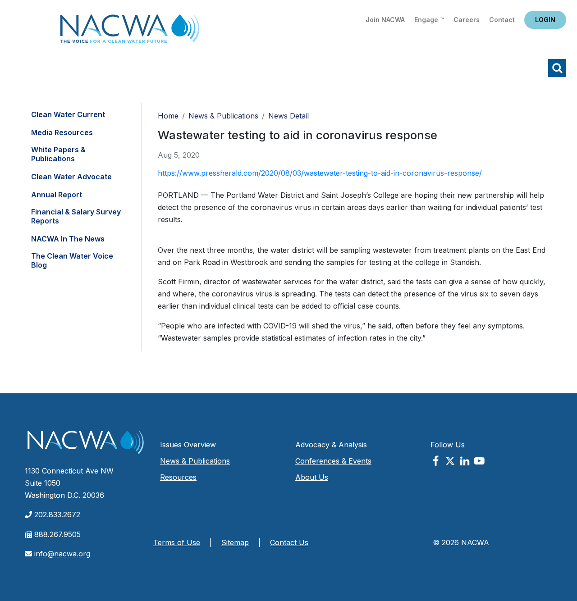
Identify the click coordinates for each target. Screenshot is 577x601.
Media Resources (62, 132)
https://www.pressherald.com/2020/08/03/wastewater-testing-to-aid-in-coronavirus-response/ (320, 173)
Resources (178, 477)
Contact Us (289, 542)
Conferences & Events (333, 460)
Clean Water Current (68, 114)
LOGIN (545, 19)
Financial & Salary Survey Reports (76, 216)
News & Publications (223, 115)
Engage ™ (429, 19)
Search (557, 68)
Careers (466, 19)
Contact (502, 19)
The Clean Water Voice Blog (72, 260)
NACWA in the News (68, 238)
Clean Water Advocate (71, 176)
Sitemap (235, 542)
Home (130, 31)
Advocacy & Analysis (331, 444)
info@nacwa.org (62, 553)
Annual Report (56, 194)
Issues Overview (188, 444)
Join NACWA (385, 19)
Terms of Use (176, 542)
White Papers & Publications (58, 154)
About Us (311, 477)
